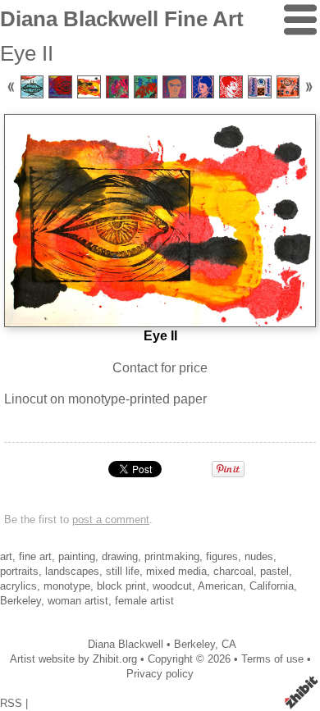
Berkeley (194, 644)
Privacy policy (160, 674)
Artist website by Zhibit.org (73, 659)
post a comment (110, 519)
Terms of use (272, 659)
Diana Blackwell (125, 644)
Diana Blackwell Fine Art (122, 18)
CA (229, 644)
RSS (11, 703)
